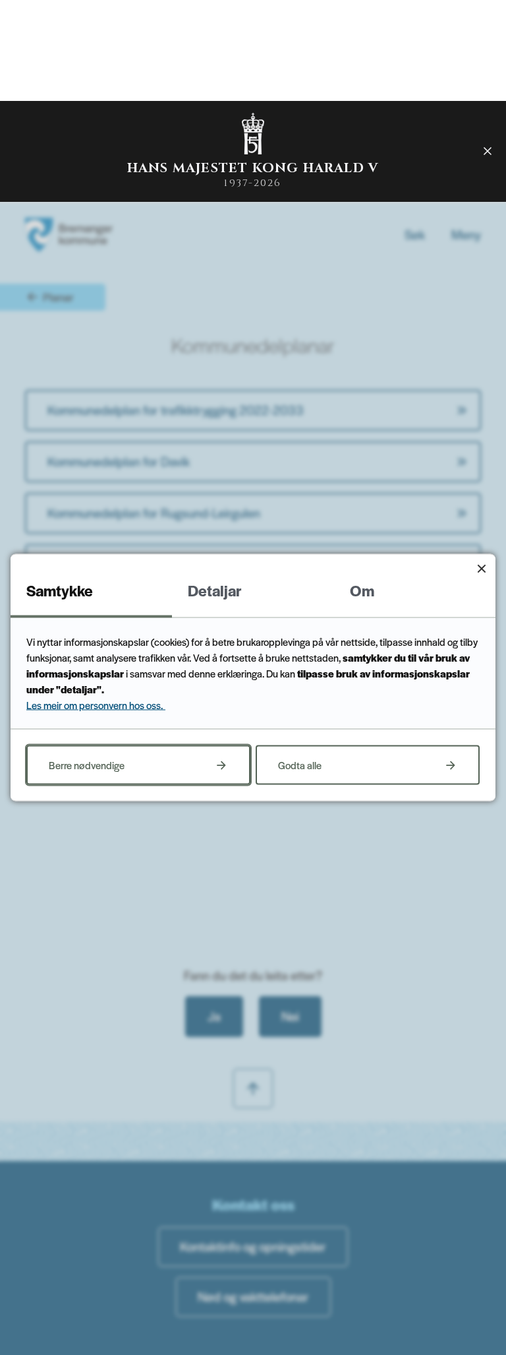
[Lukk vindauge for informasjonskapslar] (481, 568)
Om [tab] (362, 590)
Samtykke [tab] (59, 590)
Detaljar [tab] (215, 590)
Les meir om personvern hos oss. (95, 705)
